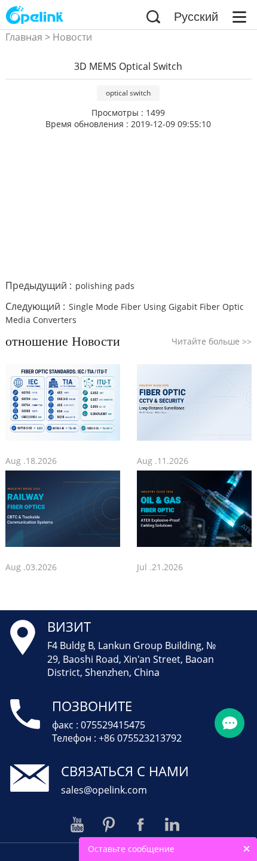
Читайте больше (212, 341)
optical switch (128, 93)
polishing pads (104, 285)
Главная (23, 37)
